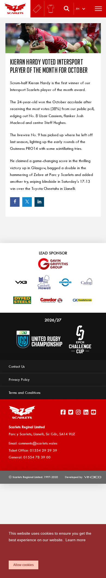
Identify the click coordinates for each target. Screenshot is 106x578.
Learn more (76, 540)
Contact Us (17, 366)
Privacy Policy (19, 379)
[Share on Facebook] (15, 202)
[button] (68, 9)
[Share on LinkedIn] (39, 202)
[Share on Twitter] (27, 202)
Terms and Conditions (24, 392)
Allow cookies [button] (23, 565)
